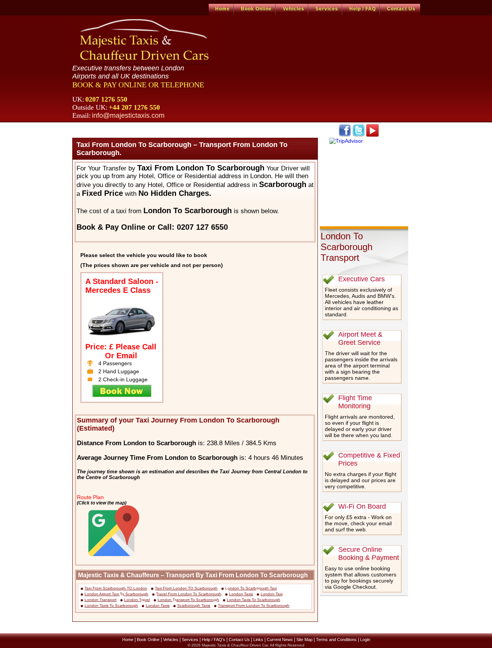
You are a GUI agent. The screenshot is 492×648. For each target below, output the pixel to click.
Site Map (304, 639)
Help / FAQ (362, 9)
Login (365, 639)
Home (222, 9)
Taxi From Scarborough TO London (116, 588)
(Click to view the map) (101, 502)
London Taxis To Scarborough (253, 600)
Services (327, 9)
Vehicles (293, 9)
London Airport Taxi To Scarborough (116, 594)
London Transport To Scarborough (188, 600)
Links (258, 639)
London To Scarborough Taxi (251, 588)
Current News (280, 639)
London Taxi (272, 594)
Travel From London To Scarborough (188, 594)
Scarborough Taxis (193, 605)
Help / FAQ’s (213, 639)
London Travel (137, 600)
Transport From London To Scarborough (253, 605)
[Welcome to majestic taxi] (145, 40)
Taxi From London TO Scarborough (186, 588)
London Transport (100, 600)
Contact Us (401, 9)
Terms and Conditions (336, 639)
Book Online (256, 9)
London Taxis (241, 594)
